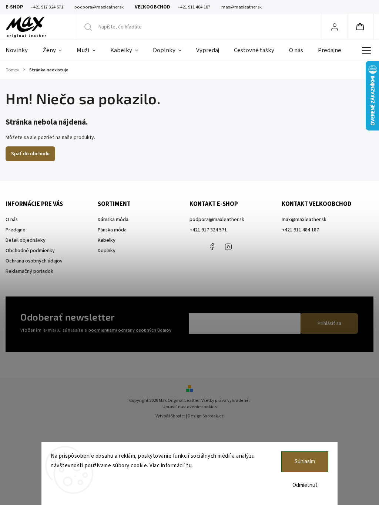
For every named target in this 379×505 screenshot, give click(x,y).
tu (189, 466)
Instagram (228, 246)
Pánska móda (112, 230)
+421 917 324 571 (208, 230)
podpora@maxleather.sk (217, 219)
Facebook (211, 246)
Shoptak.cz (213, 416)
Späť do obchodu (30, 153)
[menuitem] (20, 50)
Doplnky (106, 250)
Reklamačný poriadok (29, 271)
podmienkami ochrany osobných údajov (129, 330)
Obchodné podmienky (30, 250)
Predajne (16, 230)
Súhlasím (305, 461)
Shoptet (178, 416)
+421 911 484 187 (245, 246)
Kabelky (106, 240)
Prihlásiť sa (329, 323)
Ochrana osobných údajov (34, 261)
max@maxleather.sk (304, 219)
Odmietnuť (305, 485)
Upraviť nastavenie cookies (189, 407)
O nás (12, 219)
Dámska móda (113, 219)
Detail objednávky (26, 240)
